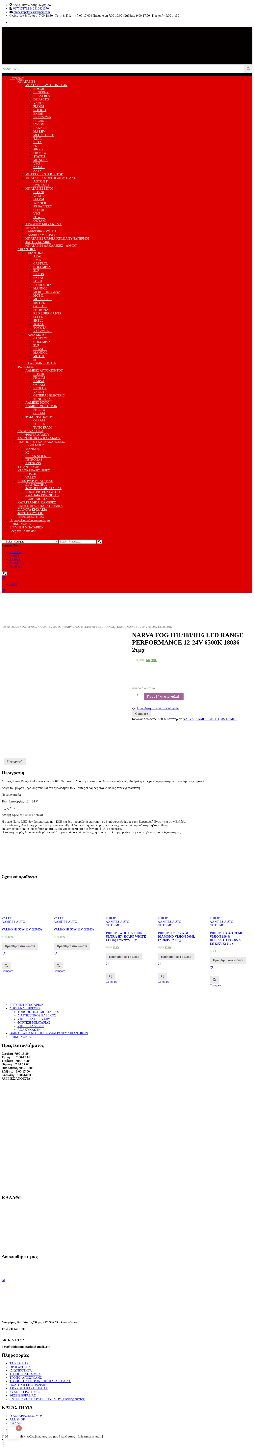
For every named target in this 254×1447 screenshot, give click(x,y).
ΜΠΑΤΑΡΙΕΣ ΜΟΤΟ (39, 188)
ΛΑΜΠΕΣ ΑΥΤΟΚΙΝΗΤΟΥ (44, 370)
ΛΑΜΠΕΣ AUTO (50, 626)
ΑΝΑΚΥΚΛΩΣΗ (29, 1029)
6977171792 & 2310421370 (31, 8)
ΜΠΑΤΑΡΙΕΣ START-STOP (44, 174)
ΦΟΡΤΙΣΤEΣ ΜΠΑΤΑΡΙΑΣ (43, 488)
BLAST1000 (41, 95)
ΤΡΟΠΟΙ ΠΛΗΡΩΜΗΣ (25, 1374)
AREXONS (33, 463)
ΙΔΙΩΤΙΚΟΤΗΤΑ (21, 1370)
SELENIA (40, 317)
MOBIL (38, 295)
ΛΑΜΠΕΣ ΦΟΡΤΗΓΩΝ (41, 406)
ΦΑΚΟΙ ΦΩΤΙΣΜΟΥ (39, 416)
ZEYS (37, 170)
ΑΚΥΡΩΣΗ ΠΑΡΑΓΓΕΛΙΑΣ (29, 1388)
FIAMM (38, 106)
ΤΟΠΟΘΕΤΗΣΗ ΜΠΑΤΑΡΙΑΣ (38, 1011)
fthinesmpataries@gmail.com (31, 12)
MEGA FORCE (43, 135)
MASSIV (39, 131)
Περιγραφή (14, 761)
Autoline (15, 559)
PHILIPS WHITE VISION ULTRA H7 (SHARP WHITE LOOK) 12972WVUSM (126, 936)
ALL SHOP (17, 1419)
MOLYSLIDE (42, 299)
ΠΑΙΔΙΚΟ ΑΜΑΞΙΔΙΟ (40, 235)
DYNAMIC (41, 185)
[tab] (15, 761)
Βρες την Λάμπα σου (23, 531)
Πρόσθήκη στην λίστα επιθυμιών (158, 708)
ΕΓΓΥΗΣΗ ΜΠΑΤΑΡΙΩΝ (27, 527)
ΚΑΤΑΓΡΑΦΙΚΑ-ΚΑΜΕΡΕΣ (36, 502)
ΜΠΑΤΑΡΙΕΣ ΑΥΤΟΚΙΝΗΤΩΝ (46, 85)
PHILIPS (39, 377)
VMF (36, 163)
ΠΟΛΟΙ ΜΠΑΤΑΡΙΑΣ (40, 498)
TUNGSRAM (42, 399)
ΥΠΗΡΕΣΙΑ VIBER (30, 1026)
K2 (27, 452)
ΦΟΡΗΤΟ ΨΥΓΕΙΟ (30, 513)
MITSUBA (40, 160)
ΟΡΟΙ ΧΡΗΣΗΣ (20, 1367)
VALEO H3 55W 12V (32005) (22, 929)
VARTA (38, 103)
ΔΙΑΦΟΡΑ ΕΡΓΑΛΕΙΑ (32, 509)
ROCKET (39, 110)
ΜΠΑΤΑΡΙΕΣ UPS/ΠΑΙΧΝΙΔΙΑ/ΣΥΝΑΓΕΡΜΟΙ (57, 238)
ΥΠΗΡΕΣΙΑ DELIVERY (33, 1019)
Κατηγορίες (17, 78)
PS (35, 145)
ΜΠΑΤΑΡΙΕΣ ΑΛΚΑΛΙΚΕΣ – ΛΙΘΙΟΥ (51, 245)
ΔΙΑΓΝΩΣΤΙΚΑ (36, 484)
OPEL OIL (40, 306)
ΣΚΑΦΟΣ (31, 227)
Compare (141, 713)
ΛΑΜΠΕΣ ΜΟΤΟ (37, 402)
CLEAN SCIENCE (38, 456)
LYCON (38, 124)
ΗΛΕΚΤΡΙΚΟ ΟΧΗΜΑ (41, 231)
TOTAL (38, 324)
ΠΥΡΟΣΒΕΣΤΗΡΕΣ (30, 516)
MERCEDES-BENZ (46, 292)
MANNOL (40, 288)
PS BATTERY (42, 206)
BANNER (40, 128)
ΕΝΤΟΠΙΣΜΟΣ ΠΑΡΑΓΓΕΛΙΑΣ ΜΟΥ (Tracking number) (47, 1399)
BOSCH (38, 88)
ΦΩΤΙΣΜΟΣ (25, 367)
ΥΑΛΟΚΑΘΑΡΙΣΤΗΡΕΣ (33, 470)
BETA (37, 142)
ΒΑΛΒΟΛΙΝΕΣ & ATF (40, 363)
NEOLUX (40, 388)
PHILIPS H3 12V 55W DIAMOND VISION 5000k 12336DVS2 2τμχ (176, 936)
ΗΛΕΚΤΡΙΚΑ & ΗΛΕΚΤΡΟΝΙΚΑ (40, 506)
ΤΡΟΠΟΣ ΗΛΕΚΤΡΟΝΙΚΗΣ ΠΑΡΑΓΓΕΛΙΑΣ (40, 1381)
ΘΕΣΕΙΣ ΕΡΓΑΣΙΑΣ (23, 1395)
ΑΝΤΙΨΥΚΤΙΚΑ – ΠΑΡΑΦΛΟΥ (39, 438)
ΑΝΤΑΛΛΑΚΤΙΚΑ (30, 431)
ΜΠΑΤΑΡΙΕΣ (26, 81)
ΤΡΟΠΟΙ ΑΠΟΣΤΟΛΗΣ (26, 1377)
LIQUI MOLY (42, 285)
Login (13, 584)
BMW (37, 260)
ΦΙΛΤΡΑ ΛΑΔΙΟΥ (37, 434)
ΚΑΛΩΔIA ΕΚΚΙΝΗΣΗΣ (42, 495)
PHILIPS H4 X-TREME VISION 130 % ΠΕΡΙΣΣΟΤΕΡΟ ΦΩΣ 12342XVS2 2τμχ (226, 938)
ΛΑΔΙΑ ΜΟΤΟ (35, 334)
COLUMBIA (42, 267)
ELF (36, 270)
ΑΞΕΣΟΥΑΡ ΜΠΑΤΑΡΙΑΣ (35, 481)
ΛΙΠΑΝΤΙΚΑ (26, 249)
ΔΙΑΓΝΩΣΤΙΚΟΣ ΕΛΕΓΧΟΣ (36, 1015)
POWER (39, 217)
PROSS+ (39, 149)
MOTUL (39, 302)
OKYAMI (39, 220)
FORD (37, 281)
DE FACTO (41, 99)
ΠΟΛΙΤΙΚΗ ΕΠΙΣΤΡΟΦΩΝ (28, 1384)
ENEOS (38, 274)
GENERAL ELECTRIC (49, 395)
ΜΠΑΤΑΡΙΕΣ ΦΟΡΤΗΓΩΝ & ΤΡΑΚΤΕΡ (52, 178)
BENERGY (41, 92)
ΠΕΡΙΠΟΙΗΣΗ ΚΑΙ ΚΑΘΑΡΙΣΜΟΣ (41, 441)
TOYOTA (40, 327)
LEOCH (38, 210)
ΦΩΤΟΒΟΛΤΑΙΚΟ (38, 242)
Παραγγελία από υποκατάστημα (30, 520)
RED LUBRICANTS (47, 313)
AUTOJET (40, 181)
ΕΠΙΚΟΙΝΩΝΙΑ (20, 523)
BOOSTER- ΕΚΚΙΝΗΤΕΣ (42, 491)
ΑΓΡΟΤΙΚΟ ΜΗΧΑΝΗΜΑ (43, 224)
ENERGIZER (42, 117)
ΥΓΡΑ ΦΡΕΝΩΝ (28, 466)
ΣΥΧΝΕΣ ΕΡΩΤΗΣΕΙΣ (25, 1392)
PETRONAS (41, 309)
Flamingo (15, 566)
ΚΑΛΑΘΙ (16, 1423)
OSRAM (39, 384)
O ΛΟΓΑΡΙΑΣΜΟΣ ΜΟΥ (26, 1415)
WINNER (39, 202)
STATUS (39, 156)
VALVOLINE (42, 331)
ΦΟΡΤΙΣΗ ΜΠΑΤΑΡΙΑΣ (33, 1022)
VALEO (38, 392)
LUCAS (38, 120)
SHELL (38, 320)
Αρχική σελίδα (10, 626)
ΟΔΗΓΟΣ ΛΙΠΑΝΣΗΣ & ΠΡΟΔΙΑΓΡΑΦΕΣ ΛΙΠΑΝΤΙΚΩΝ (49, 1033)
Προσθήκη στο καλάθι (163, 696)
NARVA (38, 381)
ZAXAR (39, 167)
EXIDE (38, 113)
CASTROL (40, 263)
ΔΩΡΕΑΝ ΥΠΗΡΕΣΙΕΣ (25, 1008)
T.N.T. (37, 138)
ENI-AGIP (40, 277)
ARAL (37, 256)
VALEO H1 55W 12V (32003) (74, 929)
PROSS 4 (39, 153)
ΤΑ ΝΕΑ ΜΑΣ (19, 1363)
